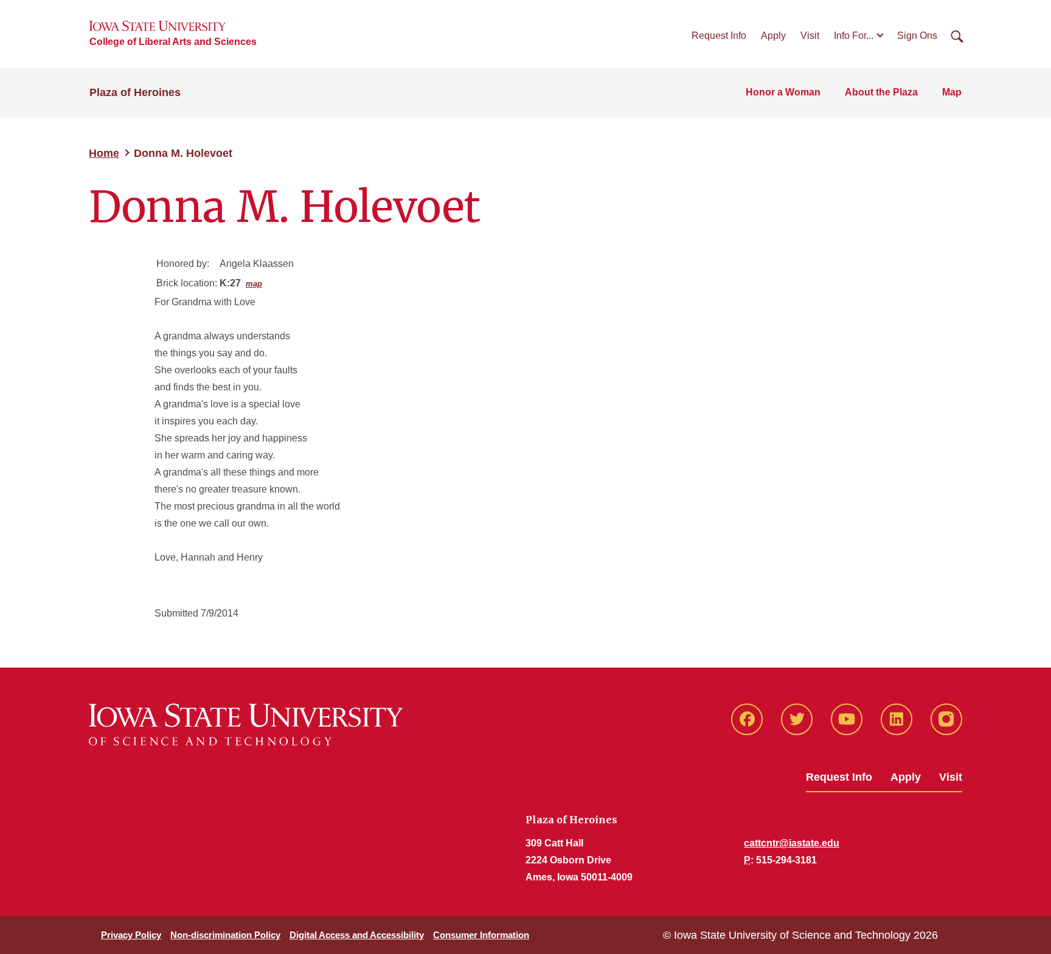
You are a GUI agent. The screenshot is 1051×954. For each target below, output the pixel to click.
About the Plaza (881, 92)
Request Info (719, 35)
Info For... (853, 35)
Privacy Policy (131, 935)
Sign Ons (917, 35)
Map (952, 92)
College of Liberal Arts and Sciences (173, 41)
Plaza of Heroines (135, 92)
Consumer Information (481, 935)
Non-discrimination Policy (225, 935)
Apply (773, 35)
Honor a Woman (783, 92)
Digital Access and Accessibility (357, 935)
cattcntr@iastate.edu (791, 843)
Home (104, 153)
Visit (809, 35)
